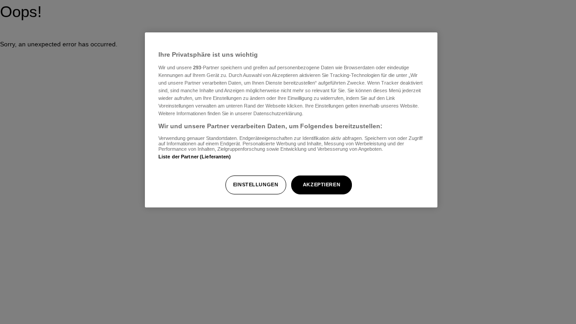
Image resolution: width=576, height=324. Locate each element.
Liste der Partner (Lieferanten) (194, 156)
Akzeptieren (321, 184)
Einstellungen (255, 184)
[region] (291, 119)
